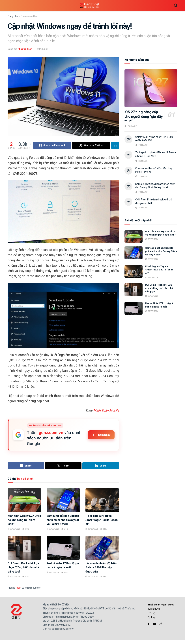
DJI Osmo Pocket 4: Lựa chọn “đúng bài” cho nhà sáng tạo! (23, 567)
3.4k (104, 576)
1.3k (26, 576)
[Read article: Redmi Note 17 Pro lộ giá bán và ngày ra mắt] (63, 548)
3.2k (104, 529)
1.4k (65, 572)
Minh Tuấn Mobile (106, 410)
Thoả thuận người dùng (161, 604)
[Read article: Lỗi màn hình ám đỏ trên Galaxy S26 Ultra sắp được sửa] (102, 548)
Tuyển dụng (154, 608)
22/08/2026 (53, 572)
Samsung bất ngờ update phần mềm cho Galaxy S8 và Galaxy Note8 (63, 520)
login (18, 587)
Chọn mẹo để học (29, 16)
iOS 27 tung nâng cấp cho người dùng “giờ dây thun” (143, 116)
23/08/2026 (14, 529)
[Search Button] (175, 5)
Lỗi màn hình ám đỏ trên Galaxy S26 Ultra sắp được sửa (101, 567)
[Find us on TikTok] (161, 624)
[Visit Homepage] (89, 6)
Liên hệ (151, 613)
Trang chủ (13, 16)
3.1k (65, 529)
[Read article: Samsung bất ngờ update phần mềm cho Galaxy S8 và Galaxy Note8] (63, 500)
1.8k (26, 529)
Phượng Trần (25, 49)
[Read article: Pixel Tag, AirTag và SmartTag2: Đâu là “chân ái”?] (102, 500)
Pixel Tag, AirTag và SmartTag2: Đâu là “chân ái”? (101, 520)
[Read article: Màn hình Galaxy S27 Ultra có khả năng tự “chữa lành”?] (24, 500)
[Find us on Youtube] (154, 624)
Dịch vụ (151, 617)
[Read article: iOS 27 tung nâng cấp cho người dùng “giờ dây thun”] (150, 88)
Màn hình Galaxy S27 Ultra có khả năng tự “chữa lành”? (24, 520)
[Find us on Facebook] (148, 624)
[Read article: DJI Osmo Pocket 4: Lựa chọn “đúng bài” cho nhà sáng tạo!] (24, 548)
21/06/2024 (43, 49)
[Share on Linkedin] (115, 145)
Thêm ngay (103, 434)
